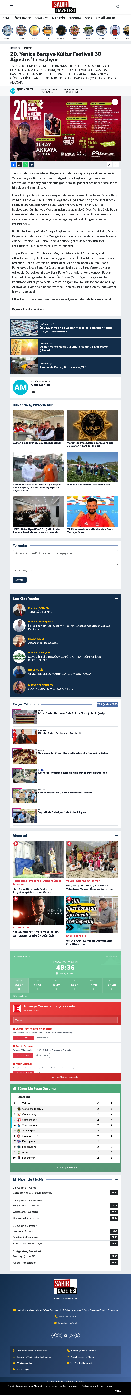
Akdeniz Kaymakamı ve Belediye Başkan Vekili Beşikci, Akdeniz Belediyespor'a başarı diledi (37, 487)
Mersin (28, 48)
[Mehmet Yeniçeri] (19, 656)
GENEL (6, 18)
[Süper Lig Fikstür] (116, 1179)
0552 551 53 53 (67, 1316)
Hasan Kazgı (36, 639)
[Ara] (118, 7)
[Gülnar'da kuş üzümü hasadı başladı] (92, 467)
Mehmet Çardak (38, 608)
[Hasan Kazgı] (19, 641)
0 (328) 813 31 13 (24, 1056)
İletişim (59, 1381)
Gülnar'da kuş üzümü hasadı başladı (88, 484)
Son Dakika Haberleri (81, 1363)
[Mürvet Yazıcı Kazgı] (19, 687)
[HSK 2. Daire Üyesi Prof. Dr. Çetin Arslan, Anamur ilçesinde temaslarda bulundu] (38, 511)
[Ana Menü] (11, 7)
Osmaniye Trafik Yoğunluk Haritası (33, 1357)
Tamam (118, 1391)
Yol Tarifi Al (43, 1038)
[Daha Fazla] (31, 165)
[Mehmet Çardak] (19, 610)
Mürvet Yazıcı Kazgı (40, 685)
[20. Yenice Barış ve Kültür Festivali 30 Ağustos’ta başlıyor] (65, 128)
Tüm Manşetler (24, 1363)
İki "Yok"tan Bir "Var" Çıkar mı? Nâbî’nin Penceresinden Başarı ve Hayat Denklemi (70, 628)
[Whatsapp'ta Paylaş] (25, 165)
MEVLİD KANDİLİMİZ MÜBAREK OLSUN (50, 689)
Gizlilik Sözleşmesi (74, 1381)
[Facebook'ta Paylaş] (13, 165)
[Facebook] (54, 1335)
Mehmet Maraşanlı (40, 621)
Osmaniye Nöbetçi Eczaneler (32, 1350)
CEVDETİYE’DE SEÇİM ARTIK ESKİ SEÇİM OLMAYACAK (59, 674)
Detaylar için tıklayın (65, 1167)
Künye (50, 1381)
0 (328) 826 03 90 (24, 1038)
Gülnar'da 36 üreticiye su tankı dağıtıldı (37, 443)
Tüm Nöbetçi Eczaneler (67, 1077)
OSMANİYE (41, 18)
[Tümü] (116, 598)
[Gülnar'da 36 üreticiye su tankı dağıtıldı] (38, 425)
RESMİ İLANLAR (105, 18)
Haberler (15, 48)
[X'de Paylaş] (19, 165)
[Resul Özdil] (19, 672)
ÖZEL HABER (23, 18)
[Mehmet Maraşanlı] (19, 625)
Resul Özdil (35, 670)
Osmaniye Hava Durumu (83, 1350)
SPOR (88, 18)
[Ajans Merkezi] (20, 387)
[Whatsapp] (71, 1335)
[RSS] (77, 1335)
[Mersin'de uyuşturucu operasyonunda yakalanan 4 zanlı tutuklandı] (92, 425)
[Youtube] (65, 1335)
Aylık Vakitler (21, 996)
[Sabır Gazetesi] (64, 7)
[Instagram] (59, 1335)
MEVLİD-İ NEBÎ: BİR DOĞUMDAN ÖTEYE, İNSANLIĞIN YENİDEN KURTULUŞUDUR (64, 659)
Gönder (19, 579)
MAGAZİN (58, 18)
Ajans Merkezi (40, 385)
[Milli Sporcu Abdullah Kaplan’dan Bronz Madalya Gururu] (92, 511)
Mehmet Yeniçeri (39, 652)
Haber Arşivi (23, 1369)
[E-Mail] (33, 392)
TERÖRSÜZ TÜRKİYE (40, 612)
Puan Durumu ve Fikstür (83, 1357)
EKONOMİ (75, 18)
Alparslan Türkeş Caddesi (43, 643)
